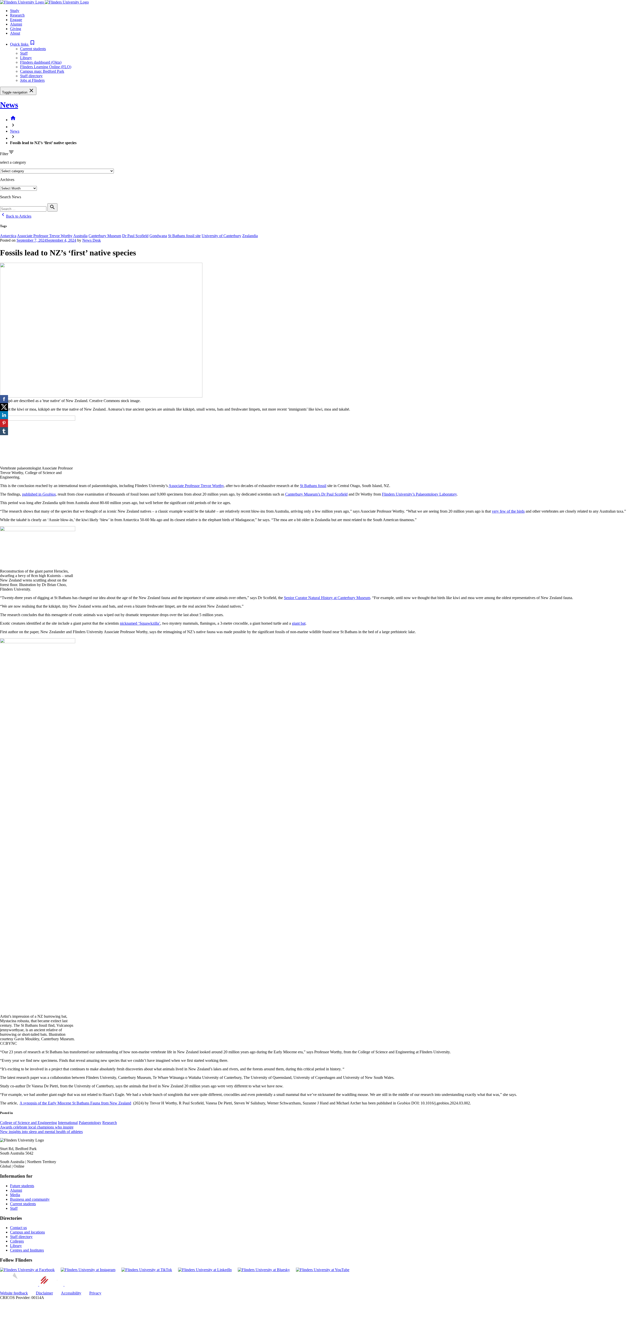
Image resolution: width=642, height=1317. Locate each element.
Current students (33, 49)
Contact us (18, 1228)
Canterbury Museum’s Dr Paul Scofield (316, 494)
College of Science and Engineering (28, 1122)
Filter (4, 154)
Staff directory (31, 76)
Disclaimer (44, 1293)
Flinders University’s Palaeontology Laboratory (419, 494)
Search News (10, 197)
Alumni (16, 1190)
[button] (22, 44)
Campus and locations (27, 1232)
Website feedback (14, 1293)
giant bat (298, 623)
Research (109, 1122)
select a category (13, 162)
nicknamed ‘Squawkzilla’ (140, 623)
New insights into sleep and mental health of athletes (41, 1132)
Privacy (95, 1293)
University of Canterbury (221, 236)
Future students (22, 1186)
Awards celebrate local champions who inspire (36, 1127)
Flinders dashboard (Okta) (40, 62)
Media (15, 1195)
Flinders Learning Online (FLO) (45, 67)
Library (26, 58)
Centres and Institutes (27, 1250)
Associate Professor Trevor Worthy (44, 236)
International (68, 1122)
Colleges (17, 1241)
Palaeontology (90, 1122)
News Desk (91, 240)
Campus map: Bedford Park (42, 71)
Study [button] (14, 11)
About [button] (15, 33)
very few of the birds (508, 511)
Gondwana (158, 236)
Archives (7, 179)
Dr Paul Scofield (135, 236)
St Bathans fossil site (184, 236)
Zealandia (250, 236)
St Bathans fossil (313, 486)
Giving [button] (15, 29)
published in (39, 494)
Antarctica (8, 236)
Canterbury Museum (105, 236)
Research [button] (17, 15)
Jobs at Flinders (32, 80)
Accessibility (71, 1293)
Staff (24, 53)
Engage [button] (16, 20)
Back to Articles (15, 216)
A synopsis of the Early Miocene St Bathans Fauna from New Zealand (75, 1103)
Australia (80, 236)
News (9, 104)
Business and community (30, 1199)
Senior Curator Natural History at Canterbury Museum (327, 598)
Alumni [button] (16, 24)
